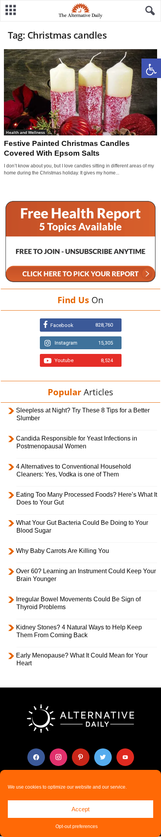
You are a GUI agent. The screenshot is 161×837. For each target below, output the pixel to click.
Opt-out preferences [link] (76, 826)
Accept (80, 809)
